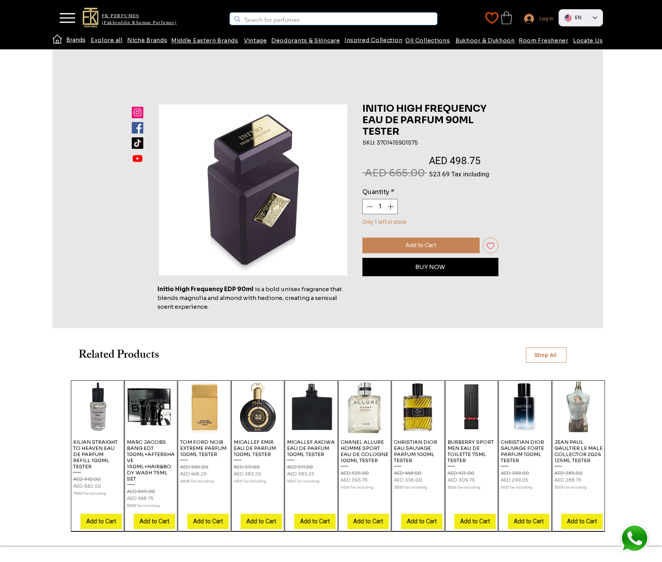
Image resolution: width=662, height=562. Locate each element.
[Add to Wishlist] (490, 245)
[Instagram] (137, 112)
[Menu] (67, 18)
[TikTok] (137, 143)
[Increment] (391, 206)
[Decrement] (369, 206)
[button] (506, 17)
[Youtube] (137, 158)
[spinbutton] (380, 206)
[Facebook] (137, 128)
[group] (338, 455)
